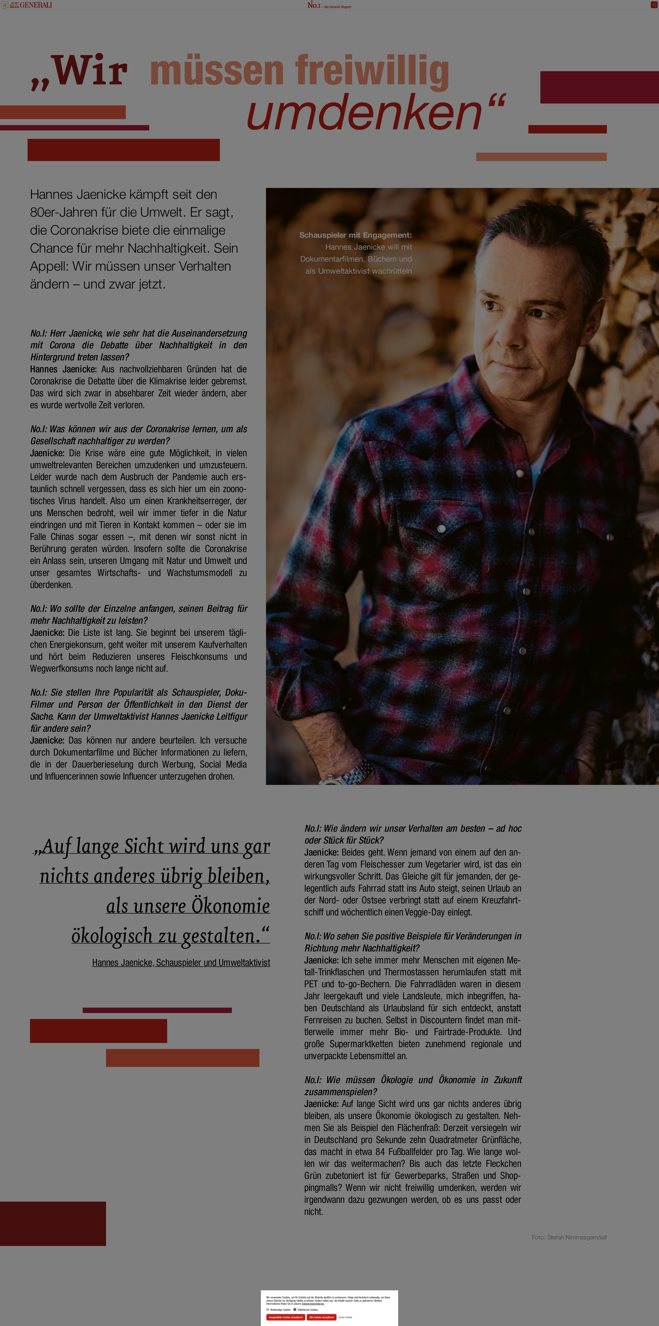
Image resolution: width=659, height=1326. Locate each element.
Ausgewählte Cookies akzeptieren (286, 1317)
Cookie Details (345, 1317)
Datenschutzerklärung (313, 1303)
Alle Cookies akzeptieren (321, 1317)
